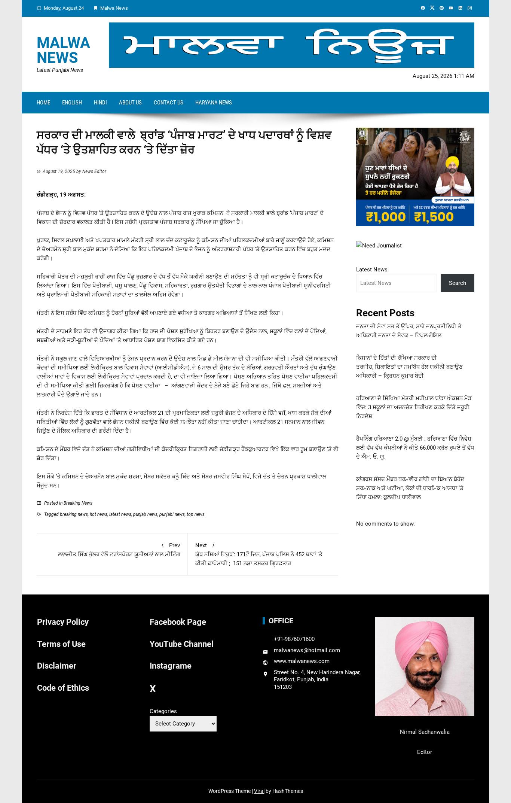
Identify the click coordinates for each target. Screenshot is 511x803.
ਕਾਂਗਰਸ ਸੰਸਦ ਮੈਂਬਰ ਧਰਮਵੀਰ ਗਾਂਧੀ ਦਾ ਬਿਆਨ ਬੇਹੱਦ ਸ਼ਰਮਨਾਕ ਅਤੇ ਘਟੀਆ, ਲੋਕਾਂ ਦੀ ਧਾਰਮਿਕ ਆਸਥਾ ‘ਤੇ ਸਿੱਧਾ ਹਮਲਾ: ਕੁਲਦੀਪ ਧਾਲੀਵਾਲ (410, 488)
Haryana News (213, 102)
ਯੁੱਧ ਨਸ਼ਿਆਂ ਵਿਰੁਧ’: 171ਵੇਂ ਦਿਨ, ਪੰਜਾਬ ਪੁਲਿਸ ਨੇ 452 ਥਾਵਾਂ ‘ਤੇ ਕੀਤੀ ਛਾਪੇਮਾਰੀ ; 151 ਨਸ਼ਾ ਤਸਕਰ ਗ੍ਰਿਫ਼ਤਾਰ (258, 554)
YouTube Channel (182, 644)
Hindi (100, 102)
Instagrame (171, 665)
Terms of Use (61, 644)
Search (457, 283)
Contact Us (168, 102)
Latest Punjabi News (60, 70)
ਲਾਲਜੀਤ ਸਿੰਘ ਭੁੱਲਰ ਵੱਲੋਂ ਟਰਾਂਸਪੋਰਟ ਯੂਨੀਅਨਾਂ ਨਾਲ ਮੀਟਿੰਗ (119, 550)
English (72, 102)
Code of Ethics (63, 688)
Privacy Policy (63, 622)
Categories (163, 711)
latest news (120, 514)
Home (43, 102)
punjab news (145, 514)
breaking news (74, 514)
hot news (98, 514)
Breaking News (78, 503)
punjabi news (172, 514)
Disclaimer (56, 665)
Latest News (372, 269)
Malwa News (63, 50)
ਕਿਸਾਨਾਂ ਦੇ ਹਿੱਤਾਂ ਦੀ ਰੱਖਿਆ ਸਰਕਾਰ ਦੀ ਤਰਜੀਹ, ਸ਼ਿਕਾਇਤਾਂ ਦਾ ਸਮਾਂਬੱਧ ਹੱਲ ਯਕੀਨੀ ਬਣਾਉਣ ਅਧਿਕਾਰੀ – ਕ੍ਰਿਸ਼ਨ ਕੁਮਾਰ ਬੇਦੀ (409, 367)
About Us (130, 102)
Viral (259, 791)
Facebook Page (178, 622)
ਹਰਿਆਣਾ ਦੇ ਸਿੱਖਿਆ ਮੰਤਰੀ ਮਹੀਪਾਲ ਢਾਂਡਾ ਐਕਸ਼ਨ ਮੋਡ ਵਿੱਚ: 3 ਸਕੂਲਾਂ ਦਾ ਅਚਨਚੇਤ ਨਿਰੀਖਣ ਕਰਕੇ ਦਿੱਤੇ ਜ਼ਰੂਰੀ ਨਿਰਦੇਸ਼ (414, 407)
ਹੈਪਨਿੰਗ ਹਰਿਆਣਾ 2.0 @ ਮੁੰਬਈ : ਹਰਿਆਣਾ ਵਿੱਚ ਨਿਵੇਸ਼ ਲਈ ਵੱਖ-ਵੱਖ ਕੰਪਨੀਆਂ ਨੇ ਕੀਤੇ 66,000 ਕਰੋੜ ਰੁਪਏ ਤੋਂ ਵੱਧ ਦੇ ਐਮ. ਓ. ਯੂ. (415, 447)
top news (196, 514)
